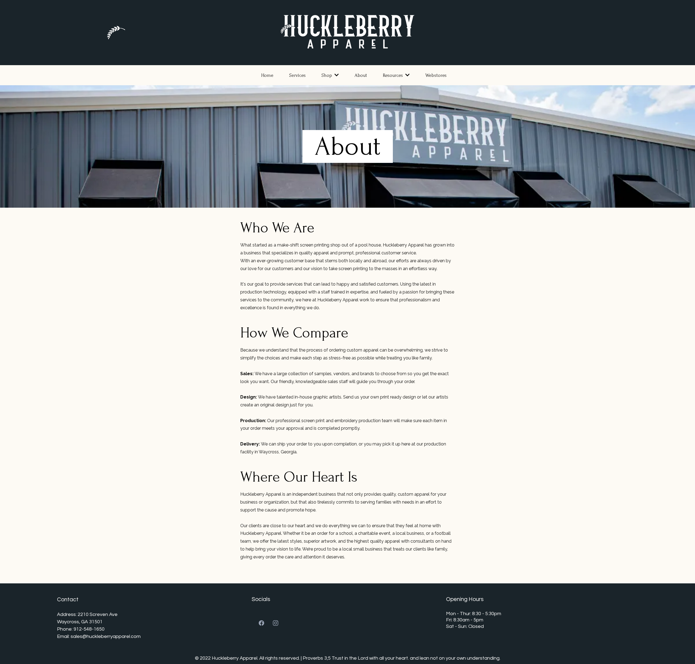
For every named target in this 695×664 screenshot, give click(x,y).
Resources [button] (393, 75)
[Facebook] (261, 623)
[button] (336, 75)
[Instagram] (275, 623)
